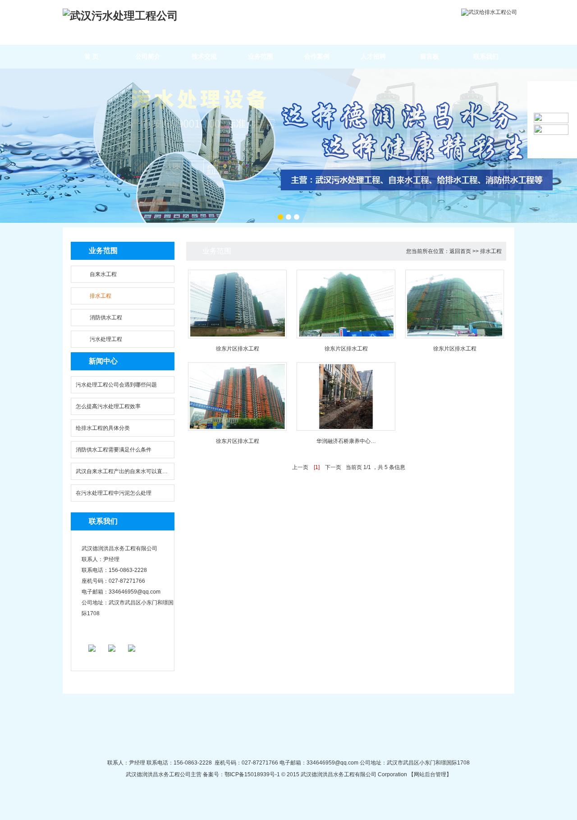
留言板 (429, 56)
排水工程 (100, 296)
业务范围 (260, 56)
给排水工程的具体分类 (103, 428)
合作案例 (317, 56)
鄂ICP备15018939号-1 (252, 774)
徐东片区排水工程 (237, 349)
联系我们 (486, 56)
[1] (317, 467)
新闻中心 (103, 361)
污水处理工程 (106, 339)
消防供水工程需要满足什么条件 (113, 450)
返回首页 (460, 251)
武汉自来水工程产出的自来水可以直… (122, 471)
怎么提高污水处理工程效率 (108, 406)
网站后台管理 (430, 774)
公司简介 (147, 56)
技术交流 (204, 56)
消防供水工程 (106, 317)
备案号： (212, 774)
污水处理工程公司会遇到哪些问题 (116, 385)
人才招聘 (373, 56)
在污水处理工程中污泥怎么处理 (113, 493)
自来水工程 (103, 274)
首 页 (91, 56)
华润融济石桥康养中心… (346, 441)
